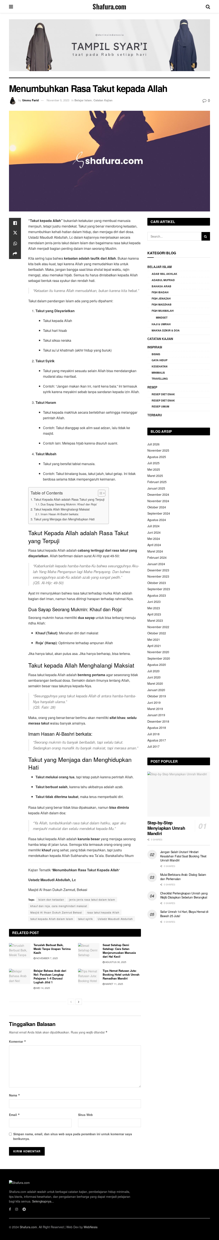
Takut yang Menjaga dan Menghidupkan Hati (64, 519)
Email (14, 1115)
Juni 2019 (154, 702)
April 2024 (154, 545)
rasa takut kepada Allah (103, 912)
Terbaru (154, 415)
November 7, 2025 (47, 958)
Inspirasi (154, 347)
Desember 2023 (158, 570)
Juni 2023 (154, 601)
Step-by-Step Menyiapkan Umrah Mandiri (166, 827)
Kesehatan (159, 366)
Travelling (160, 378)
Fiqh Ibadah (160, 292)
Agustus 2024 (156, 520)
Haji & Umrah (161, 324)
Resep (152, 387)
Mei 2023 (153, 608)
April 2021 (154, 646)
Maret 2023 (155, 620)
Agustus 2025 (156, 457)
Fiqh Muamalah (163, 311)
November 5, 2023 (58, 100)
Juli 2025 (153, 463)
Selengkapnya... (43, 1201)
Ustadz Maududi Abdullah (115, 919)
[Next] (78, 1002)
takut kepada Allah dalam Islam (51, 919)
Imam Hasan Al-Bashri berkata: (60, 514)
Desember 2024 (158, 494)
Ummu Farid (30, 100)
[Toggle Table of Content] (99, 493)
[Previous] (71, 1002)
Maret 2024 (155, 551)
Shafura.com (109, 6)
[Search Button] (205, 236)
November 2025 (158, 450)
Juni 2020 (154, 677)
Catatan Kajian (102, 100)
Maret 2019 (155, 709)
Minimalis (158, 372)
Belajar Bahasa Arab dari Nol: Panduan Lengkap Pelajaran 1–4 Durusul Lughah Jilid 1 (50, 976)
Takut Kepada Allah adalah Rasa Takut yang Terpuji (69, 499)
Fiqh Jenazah (161, 298)
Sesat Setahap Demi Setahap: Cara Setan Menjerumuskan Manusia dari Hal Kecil (119, 951)
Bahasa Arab (161, 286)
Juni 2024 (154, 532)
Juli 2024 (153, 526)
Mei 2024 (153, 538)
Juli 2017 (153, 746)
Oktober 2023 (156, 583)
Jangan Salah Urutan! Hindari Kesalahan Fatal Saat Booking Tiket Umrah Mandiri (183, 856)
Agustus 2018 (156, 727)
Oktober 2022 (156, 633)
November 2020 (158, 652)
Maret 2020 (155, 683)
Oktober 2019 (156, 696)
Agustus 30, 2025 (115, 962)
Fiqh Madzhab (162, 304)
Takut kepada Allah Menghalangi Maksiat (62, 509)
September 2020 (158, 658)
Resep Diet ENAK (163, 400)
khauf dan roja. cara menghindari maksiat (58, 906)
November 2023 (158, 576)
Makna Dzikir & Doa (166, 330)
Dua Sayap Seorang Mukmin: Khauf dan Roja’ (69, 504)
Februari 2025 (157, 482)
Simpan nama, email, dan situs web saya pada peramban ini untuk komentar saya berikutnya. (72, 1136)
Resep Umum (160, 406)
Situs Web (85, 1115)
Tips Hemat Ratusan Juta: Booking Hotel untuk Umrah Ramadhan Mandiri (121, 974)
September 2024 (158, 513)
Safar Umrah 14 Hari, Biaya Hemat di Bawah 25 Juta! (184, 913)
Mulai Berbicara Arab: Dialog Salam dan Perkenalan (183, 876)
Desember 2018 (158, 721)
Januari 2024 (156, 564)
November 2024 (158, 501)
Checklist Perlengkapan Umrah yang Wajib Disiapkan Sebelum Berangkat (184, 895)
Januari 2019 (156, 715)
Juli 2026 (153, 444)
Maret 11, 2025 (114, 983)
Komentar (17, 1041)
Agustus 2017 (156, 740)
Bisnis (156, 354)
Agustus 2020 (156, 664)
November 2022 (158, 627)
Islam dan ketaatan (51, 899)
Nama (14, 1095)
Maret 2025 (155, 475)
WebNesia (91, 1227)
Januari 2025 (156, 488)
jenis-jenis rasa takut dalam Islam (92, 899)
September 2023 (158, 589)
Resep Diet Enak (163, 394)
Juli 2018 (153, 734)
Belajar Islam (83, 100)
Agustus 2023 (156, 595)
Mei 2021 (153, 639)
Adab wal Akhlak (164, 274)
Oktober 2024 (156, 507)
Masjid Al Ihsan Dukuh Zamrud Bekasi (56, 912)
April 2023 (154, 614)
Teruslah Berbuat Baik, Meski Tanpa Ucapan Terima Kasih (52, 949)
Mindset (161, 317)
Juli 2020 (153, 671)
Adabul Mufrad (163, 280)
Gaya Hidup (159, 360)
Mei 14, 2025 (43, 988)
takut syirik (85, 919)
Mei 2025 (153, 469)
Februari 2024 (157, 557)
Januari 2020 (156, 690)
